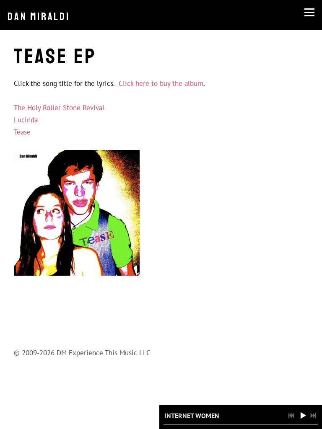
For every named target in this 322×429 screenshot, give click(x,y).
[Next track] (313, 415)
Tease (22, 132)
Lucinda (26, 119)
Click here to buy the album (161, 83)
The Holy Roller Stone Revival (59, 107)
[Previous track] (291, 415)
